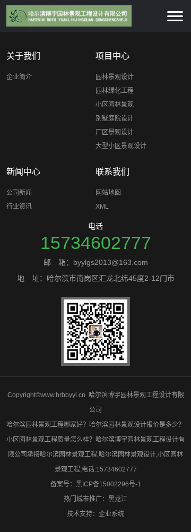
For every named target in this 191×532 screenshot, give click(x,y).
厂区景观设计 (115, 132)
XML (102, 206)
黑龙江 (117, 499)
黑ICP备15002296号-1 (108, 484)
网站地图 (108, 192)
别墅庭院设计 (115, 118)
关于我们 (23, 56)
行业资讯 (19, 206)
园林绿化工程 (115, 91)
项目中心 (112, 56)
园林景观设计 (115, 77)
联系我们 (112, 171)
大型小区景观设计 (121, 146)
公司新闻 (19, 192)
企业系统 (111, 514)
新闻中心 (23, 171)
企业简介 (19, 77)
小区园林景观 (115, 104)
